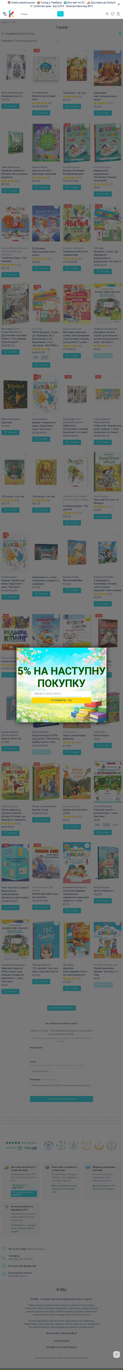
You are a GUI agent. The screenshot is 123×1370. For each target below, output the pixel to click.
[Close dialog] (102, 651)
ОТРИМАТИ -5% (61, 700)
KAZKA (11, 14)
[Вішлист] (112, 13)
